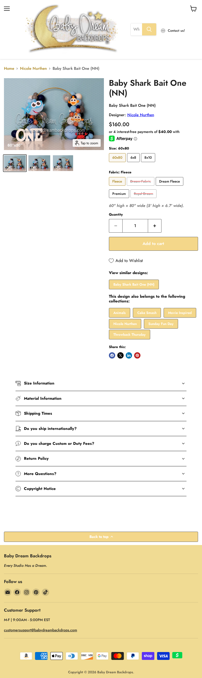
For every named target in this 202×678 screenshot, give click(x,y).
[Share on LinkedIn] (129, 355)
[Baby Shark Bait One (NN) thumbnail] (14, 163)
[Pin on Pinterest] (137, 355)
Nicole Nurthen (33, 68)
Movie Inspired (180, 312)
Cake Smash (146, 312)
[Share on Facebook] (112, 355)
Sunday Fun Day (161, 323)
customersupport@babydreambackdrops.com (40, 630)
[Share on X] (120, 355)
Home (9, 68)
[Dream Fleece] (170, 187)
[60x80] (118, 163)
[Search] (149, 29)
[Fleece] (118, 187)
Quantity (116, 214)
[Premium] (119, 199)
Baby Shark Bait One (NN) (133, 284)
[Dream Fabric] (141, 187)
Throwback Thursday (129, 334)
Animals (119, 312)
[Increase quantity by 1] (154, 226)
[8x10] (148, 163)
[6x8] (134, 163)
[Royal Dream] (144, 199)
